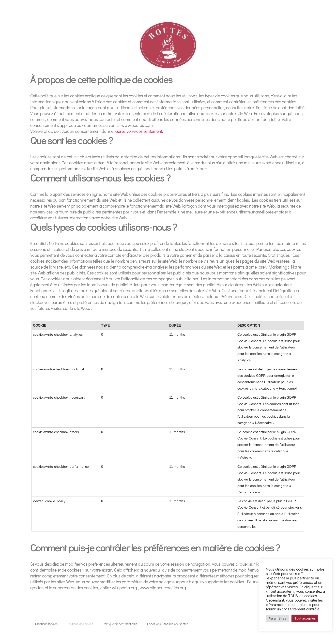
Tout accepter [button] (304, 618)
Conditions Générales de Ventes (167, 624)
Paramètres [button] (277, 618)
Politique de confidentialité (120, 624)
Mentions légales (46, 624)
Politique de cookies (80, 624)
